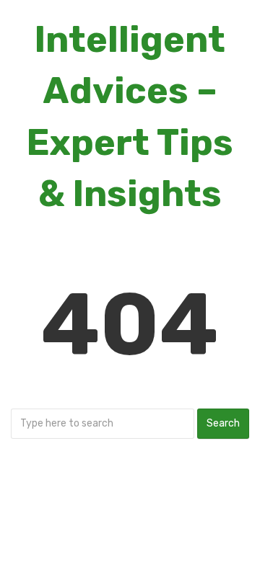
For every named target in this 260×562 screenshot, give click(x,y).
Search (223, 423)
